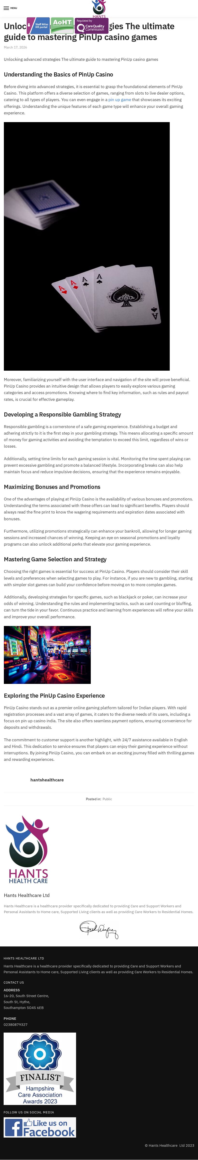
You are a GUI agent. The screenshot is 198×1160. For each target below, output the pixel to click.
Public (107, 799)
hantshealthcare (47, 780)
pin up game (119, 99)
